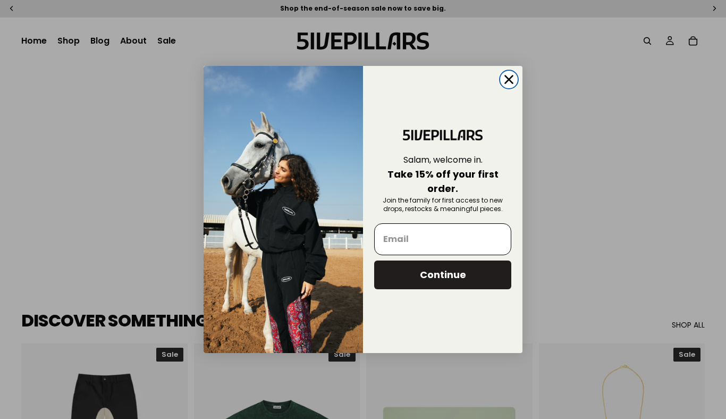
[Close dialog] (509, 79)
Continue (443, 274)
